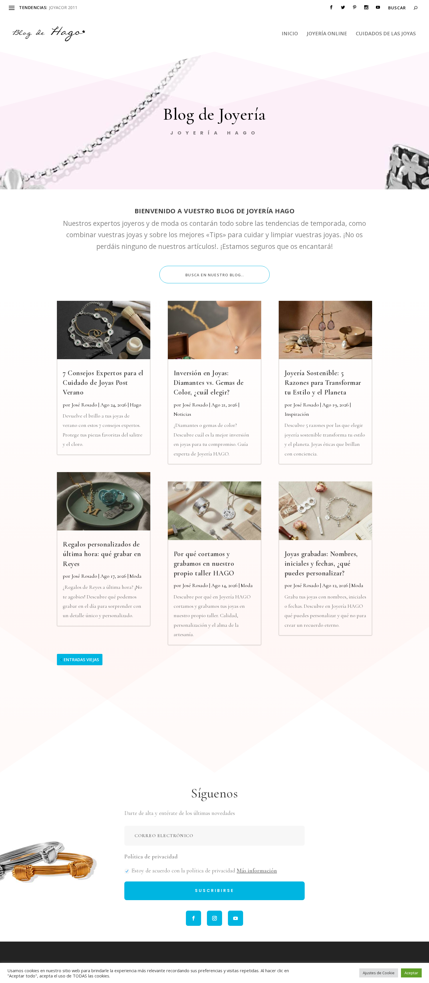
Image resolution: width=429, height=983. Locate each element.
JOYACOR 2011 (63, 7)
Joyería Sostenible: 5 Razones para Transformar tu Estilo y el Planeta (323, 383)
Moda (136, 576)
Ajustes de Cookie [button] (379, 972)
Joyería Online (327, 34)
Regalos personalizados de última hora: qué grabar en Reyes (102, 554)
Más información (257, 870)
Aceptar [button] (411, 972)
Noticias (182, 414)
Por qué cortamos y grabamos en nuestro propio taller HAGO (204, 563)
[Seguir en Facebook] (193, 918)
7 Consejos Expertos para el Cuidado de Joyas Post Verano (103, 383)
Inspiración (297, 414)
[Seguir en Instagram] (214, 918)
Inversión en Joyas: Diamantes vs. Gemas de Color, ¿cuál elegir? (209, 383)
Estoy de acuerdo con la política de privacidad (204, 870)
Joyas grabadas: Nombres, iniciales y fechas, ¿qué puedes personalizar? (321, 563)
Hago (135, 404)
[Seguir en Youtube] (235, 918)
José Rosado (84, 404)
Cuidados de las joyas (386, 34)
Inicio (290, 34)
